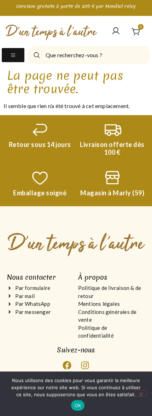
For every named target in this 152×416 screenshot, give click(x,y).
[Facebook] (67, 365)
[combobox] (89, 55)
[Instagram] (85, 365)
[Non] (141, 393)
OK (78, 405)
